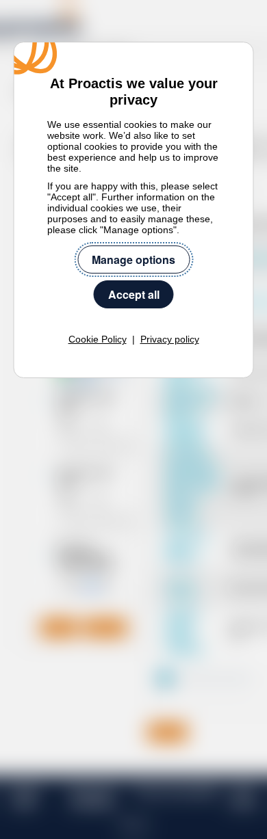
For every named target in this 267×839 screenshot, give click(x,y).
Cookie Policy (97, 339)
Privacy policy (169, 339)
